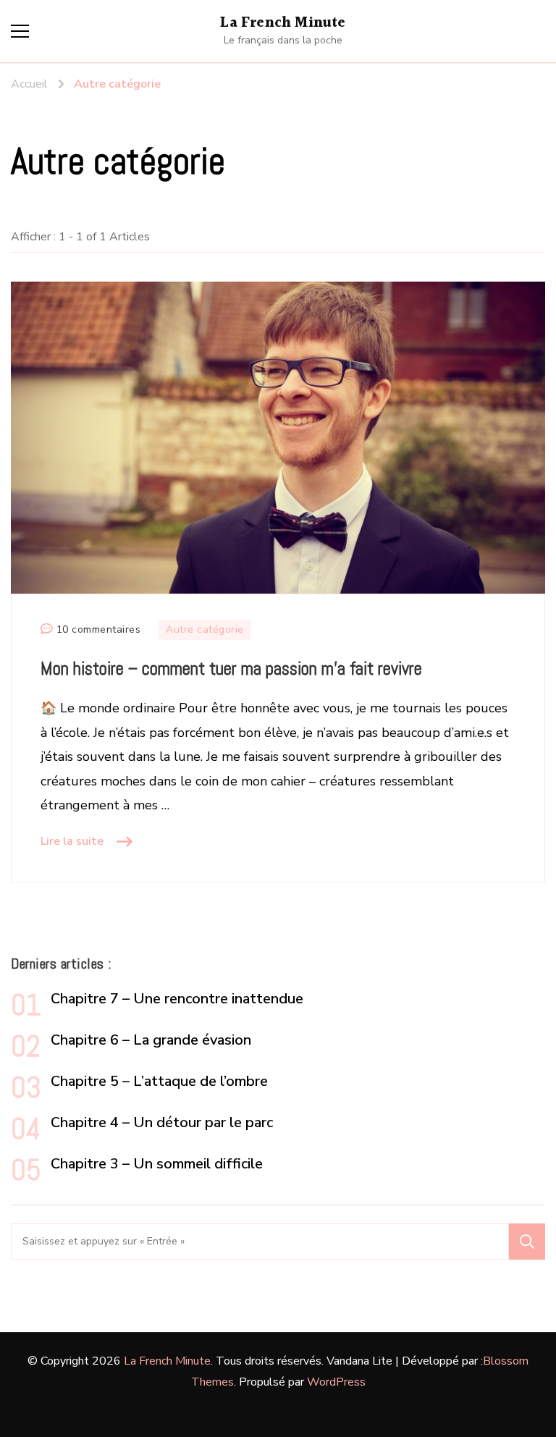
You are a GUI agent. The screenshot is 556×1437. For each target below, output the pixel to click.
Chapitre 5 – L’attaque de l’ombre (159, 1081)
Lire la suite (72, 841)
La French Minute (282, 23)
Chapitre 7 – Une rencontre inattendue (177, 998)
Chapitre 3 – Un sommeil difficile (157, 1163)
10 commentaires (98, 630)
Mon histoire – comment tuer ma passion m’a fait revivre (231, 668)
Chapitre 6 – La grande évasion (151, 1040)
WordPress (336, 1382)
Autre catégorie (205, 629)
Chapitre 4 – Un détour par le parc (162, 1122)
